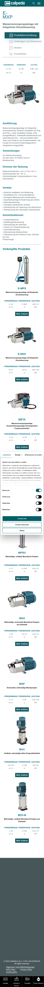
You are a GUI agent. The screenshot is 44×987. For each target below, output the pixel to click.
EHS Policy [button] (10, 970)
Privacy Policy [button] (26, 970)
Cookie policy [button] (11, 972)
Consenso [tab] (6, 455)
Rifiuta (22, 530)
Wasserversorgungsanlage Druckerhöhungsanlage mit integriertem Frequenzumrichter (21, 426)
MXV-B (22, 815)
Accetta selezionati (22, 525)
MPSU (22, 552)
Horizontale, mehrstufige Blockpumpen (22, 688)
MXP (22, 683)
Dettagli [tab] (17, 455)
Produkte (27, 983)
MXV (22, 749)
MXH (22, 618)
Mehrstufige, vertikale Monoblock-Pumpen (22, 556)
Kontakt (5, 983)
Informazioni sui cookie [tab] (33, 455)
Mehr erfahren (22, 314)
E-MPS (22, 288)
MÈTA (21, 419)
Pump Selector (38, 983)
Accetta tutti (22, 518)
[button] (38, 3)
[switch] (39, 496)
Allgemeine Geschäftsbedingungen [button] (20, 967)
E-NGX (22, 353)
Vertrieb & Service (16, 984)
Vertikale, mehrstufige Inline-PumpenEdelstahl (22, 753)
